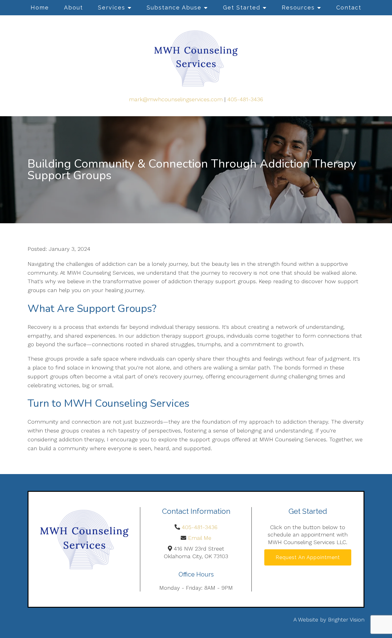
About (73, 7)
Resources (298, 7)
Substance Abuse (174, 7)
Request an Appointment (308, 557)
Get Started (241, 7)
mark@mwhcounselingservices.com (176, 99)
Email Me (199, 538)
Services (111, 7)
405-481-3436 (245, 99)
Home (40, 7)
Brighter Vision (346, 619)
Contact (348, 7)
